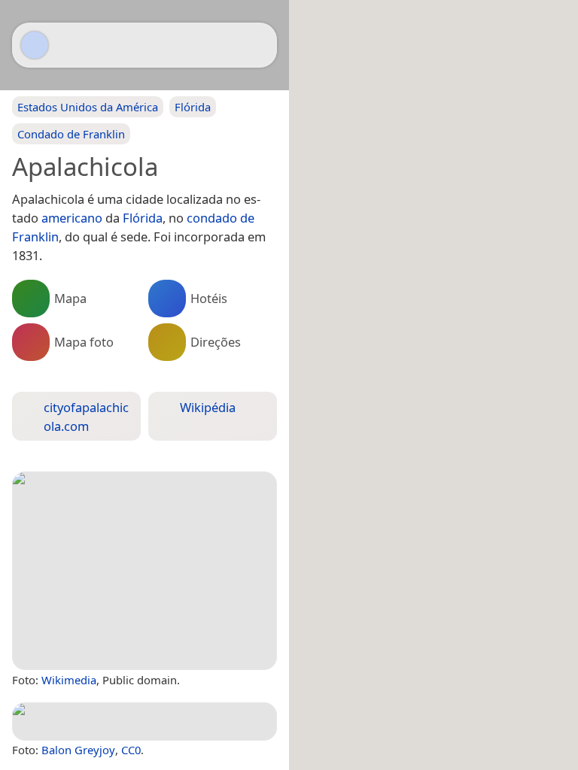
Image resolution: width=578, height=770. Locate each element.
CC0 (131, 749)
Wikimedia (68, 679)
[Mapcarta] (34, 45)
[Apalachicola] (144, 570)
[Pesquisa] (258, 45)
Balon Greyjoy (78, 749)
